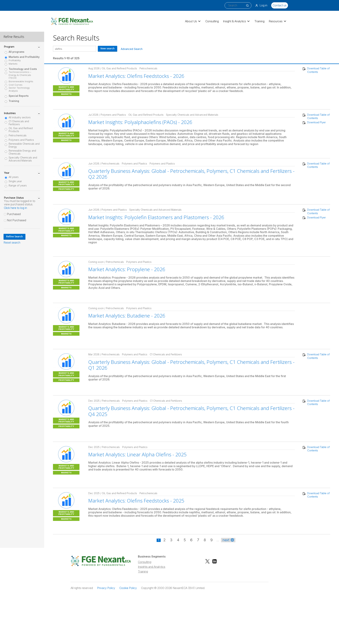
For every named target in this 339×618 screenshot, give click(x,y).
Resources (275, 21)
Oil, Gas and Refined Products (21, 130)
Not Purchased (16, 220)
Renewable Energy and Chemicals (22, 152)
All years (14, 177)
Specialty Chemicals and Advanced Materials (23, 159)
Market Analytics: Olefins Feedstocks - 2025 (136, 500)
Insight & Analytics (234, 21)
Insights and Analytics (151, 566)
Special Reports (19, 95)
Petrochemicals (17, 135)
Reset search (12, 242)
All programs (16, 51)
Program (9, 46)
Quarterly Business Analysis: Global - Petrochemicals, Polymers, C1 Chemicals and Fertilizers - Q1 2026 (191, 365)
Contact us (280, 5)
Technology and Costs (23, 69)
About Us (191, 21)
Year (7, 172)
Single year (15, 181)
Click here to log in (15, 208)
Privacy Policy (106, 588)
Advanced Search (131, 49)
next (225, 540)
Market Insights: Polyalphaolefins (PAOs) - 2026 (140, 122)
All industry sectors (20, 117)
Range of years (18, 185)
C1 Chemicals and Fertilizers (19, 123)
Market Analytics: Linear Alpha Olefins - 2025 (137, 454)
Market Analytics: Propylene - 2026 (126, 269)
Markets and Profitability (24, 57)
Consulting (212, 21)
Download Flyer (316, 122)
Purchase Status (14, 197)
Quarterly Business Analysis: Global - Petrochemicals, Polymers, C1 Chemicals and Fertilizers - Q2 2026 (191, 174)
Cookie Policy (128, 588)
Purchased (14, 214)
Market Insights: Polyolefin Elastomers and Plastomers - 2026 (156, 217)
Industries (10, 113)
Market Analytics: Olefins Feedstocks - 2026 (136, 76)
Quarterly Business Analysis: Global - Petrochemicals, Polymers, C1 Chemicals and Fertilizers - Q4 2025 (191, 411)
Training (259, 21)
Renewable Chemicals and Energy (24, 145)
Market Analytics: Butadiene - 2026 (126, 315)
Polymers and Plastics (21, 139)
